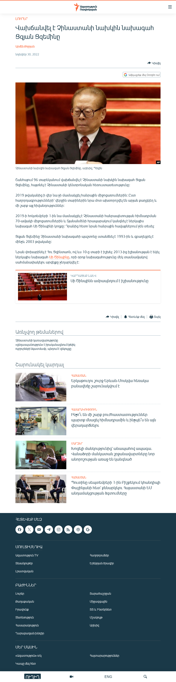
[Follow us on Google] (88, 529)
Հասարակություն (84, 409)
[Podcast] (78, 529)
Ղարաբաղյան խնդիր (29, 633)
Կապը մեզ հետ (25, 663)
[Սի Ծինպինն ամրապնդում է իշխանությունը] (42, 286)
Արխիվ (94, 625)
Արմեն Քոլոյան (25, 46)
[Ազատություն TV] (71, 676)
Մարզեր (77, 443)
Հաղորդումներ (99, 555)
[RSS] (68, 529)
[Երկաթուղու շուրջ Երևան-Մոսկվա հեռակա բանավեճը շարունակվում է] (40, 387)
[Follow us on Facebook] (19, 529)
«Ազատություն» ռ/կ (28, 655)
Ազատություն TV (26, 555)
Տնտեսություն (24, 617)
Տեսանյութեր (24, 563)
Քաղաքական (24, 601)
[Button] (154, 62)
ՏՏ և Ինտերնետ (101, 609)
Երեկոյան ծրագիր (102, 563)
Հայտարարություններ (104, 655)
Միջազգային (98, 601)
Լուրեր (21, 19)
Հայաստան (78, 375)
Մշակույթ (96, 617)
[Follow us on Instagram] (59, 529)
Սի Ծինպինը (59, 257)
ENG (108, 676)
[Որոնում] (145, 676)
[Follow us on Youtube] (39, 529)
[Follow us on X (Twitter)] (29, 529)
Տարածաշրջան (100, 593)
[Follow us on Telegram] (49, 529)
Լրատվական (24, 571)
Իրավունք (22, 609)
